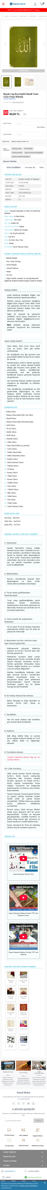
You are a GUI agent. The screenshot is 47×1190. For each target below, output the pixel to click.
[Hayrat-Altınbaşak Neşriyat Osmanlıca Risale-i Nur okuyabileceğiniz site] (23, 1010)
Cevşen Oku (23, 1029)
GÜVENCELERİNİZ (33, 1171)
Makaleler (23, 1045)
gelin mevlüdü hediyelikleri (34, 153)
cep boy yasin (16, 148)
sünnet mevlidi (17, 153)
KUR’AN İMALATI (9, 1171)
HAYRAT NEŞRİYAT (9, 99)
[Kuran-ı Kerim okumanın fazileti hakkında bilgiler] (10, 978)
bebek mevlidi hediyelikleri (21, 157)
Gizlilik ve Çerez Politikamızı (29, 1186)
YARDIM (8, 1177)
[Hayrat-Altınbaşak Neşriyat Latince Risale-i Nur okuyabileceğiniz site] (10, 1026)
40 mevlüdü (28, 148)
